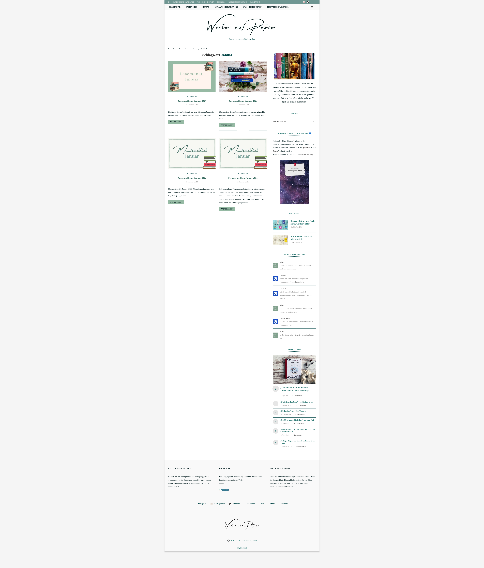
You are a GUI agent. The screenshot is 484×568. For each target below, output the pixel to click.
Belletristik (174, 7)
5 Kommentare (297, 396)
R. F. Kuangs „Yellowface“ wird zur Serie (302, 237)
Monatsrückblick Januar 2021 (243, 178)
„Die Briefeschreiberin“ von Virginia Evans (296, 402)
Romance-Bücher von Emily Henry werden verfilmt (303, 222)
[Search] (315, 7)
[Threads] (308, 2)
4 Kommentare (300, 414)
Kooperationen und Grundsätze (181, 2)
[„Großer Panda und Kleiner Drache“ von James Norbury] (294, 369)
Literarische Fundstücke (226, 7)
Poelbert (283, 275)
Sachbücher (191, 7)
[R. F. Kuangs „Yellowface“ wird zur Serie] (280, 240)
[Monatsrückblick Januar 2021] (243, 153)
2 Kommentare (301, 405)
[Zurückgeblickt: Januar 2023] (243, 76)
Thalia (275, 151)
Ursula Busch (285, 318)
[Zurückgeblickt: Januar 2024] (192, 76)
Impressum (221, 2)
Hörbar (206, 7)
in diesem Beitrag (306, 154)
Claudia (283, 288)
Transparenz (255, 2)
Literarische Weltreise (278, 7)
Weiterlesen (176, 122)
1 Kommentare (297, 435)
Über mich (201, 2)
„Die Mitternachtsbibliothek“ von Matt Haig (297, 420)
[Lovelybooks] (304, 2)
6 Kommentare (301, 447)
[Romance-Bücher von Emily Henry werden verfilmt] (280, 225)
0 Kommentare (299, 423)
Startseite (171, 49)
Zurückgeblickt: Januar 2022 (192, 178)
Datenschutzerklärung (237, 2)
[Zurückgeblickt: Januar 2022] (192, 153)
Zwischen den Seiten (252, 7)
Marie (282, 262)
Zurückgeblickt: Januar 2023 (243, 101)
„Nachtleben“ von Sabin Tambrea (293, 411)
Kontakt (210, 2)
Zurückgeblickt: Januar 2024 (192, 101)
